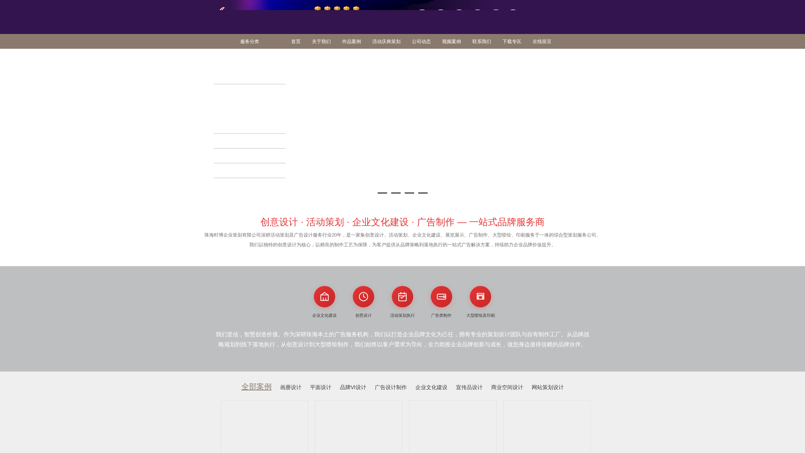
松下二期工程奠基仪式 (239, 119)
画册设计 (291, 387)
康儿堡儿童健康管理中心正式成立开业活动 (251, 109)
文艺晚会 (229, 155)
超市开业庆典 (257, 98)
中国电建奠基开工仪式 (239, 126)
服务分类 (249, 41)
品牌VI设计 (353, 387)
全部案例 (257, 386)
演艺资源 (229, 185)
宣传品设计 (469, 387)
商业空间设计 (507, 387)
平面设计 (320, 387)
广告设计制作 (391, 387)
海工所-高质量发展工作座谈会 (246, 62)
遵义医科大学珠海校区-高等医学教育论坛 (250, 73)
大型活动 (229, 170)
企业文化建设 (431, 387)
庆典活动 (229, 91)
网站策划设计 (548, 387)
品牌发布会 (231, 140)
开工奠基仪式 (231, 98)
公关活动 (229, 56)
